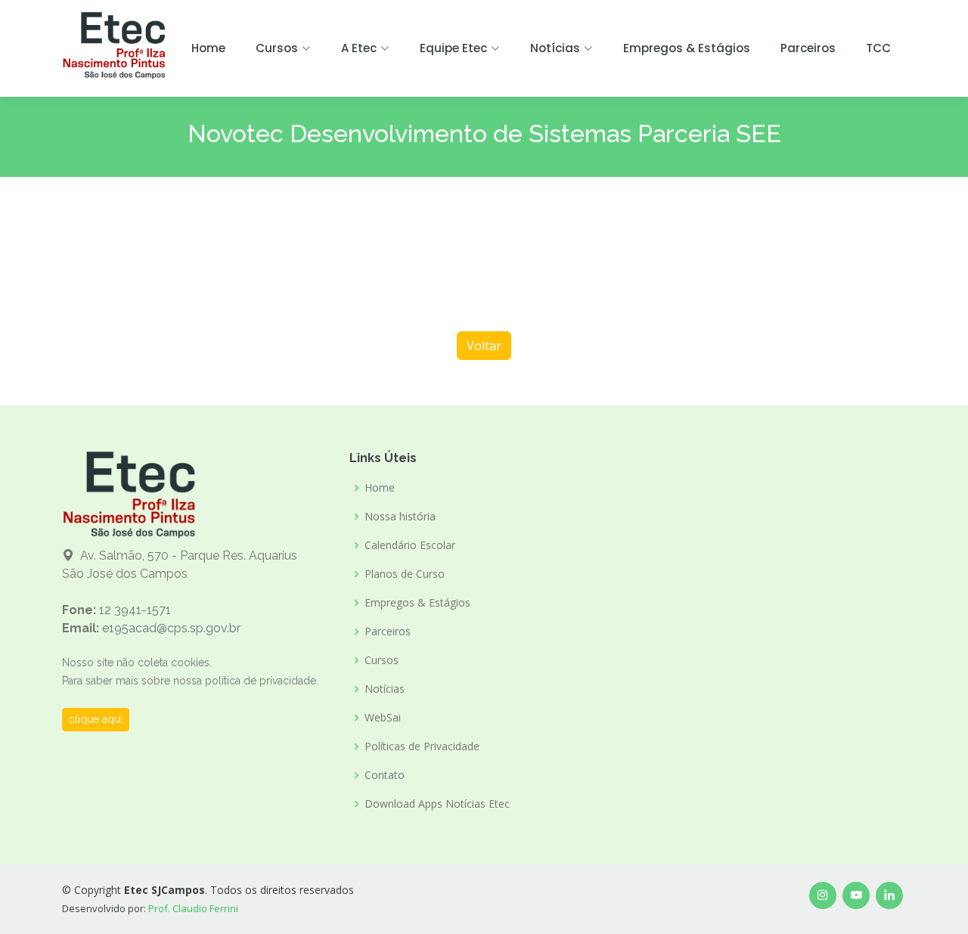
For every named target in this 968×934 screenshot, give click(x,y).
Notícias (385, 689)
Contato (385, 775)
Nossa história (400, 516)
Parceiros (808, 48)
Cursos (382, 660)
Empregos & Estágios (686, 48)
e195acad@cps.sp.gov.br (171, 628)
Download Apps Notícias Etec (437, 804)
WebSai (383, 717)
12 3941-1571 (135, 610)
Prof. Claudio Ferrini (193, 908)
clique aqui (96, 719)
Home (208, 48)
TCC (878, 48)
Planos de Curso (405, 574)
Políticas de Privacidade (422, 746)
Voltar (484, 345)
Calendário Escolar (410, 545)
